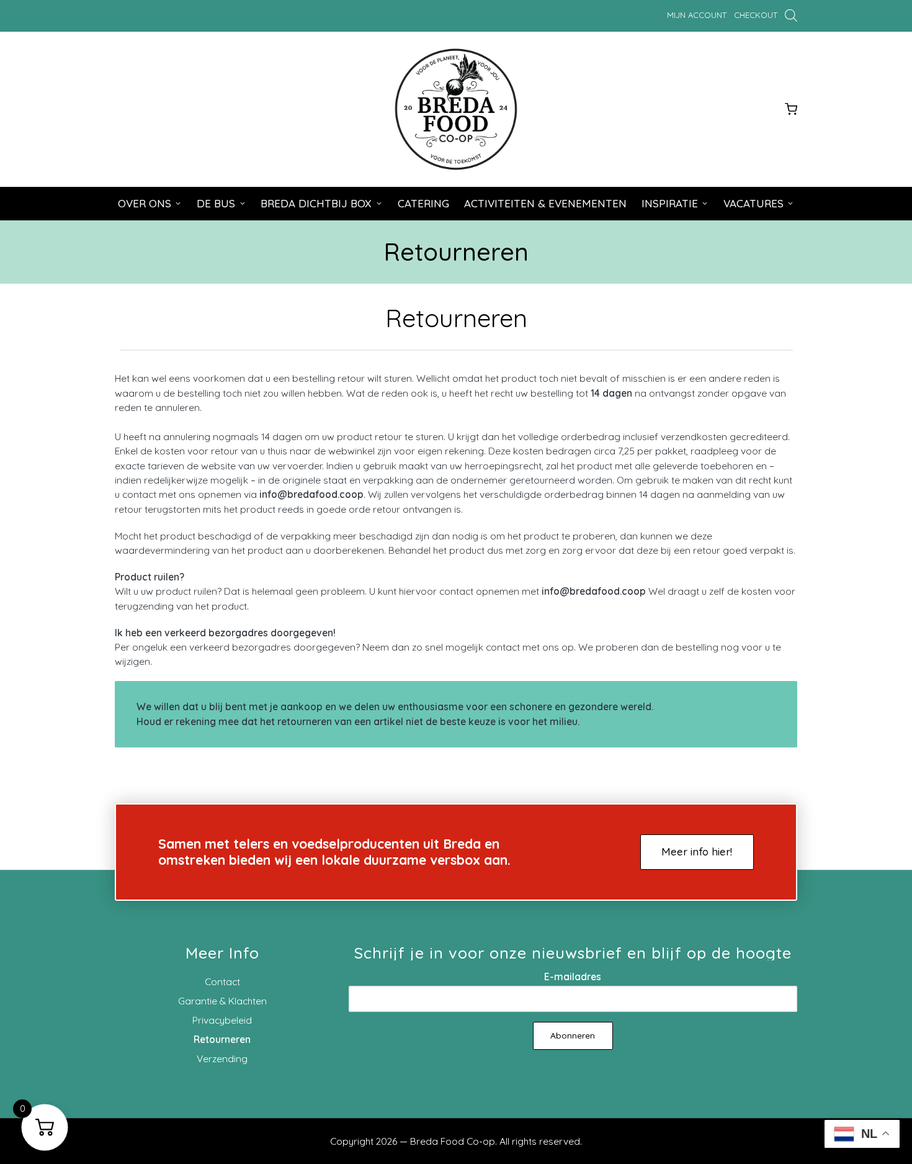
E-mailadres (572, 976)
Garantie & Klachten (222, 1001)
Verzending (222, 1058)
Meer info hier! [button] (696, 851)
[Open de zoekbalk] (791, 15)
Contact (222, 981)
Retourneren (222, 1039)
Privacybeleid (222, 1020)
